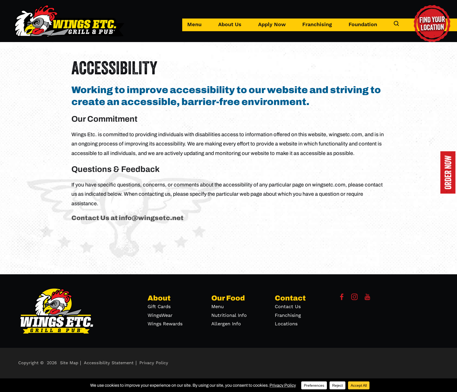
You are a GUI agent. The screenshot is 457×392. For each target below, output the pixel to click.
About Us (229, 24)
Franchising (317, 24)
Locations (286, 324)
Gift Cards (159, 307)
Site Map (69, 363)
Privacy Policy (153, 363)
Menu (194, 24)
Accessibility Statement (109, 363)
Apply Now (272, 24)
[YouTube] (367, 298)
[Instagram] (354, 298)
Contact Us (288, 307)
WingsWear (160, 315)
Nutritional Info (229, 315)
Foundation (363, 24)
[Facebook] (342, 298)
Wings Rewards (165, 324)
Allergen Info (226, 324)
